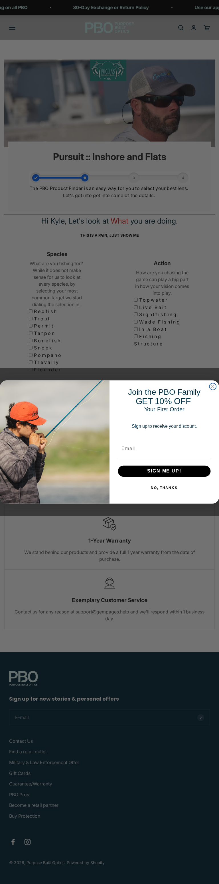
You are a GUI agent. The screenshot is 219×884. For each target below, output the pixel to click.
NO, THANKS (164, 488)
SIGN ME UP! (164, 470)
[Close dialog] (213, 386)
